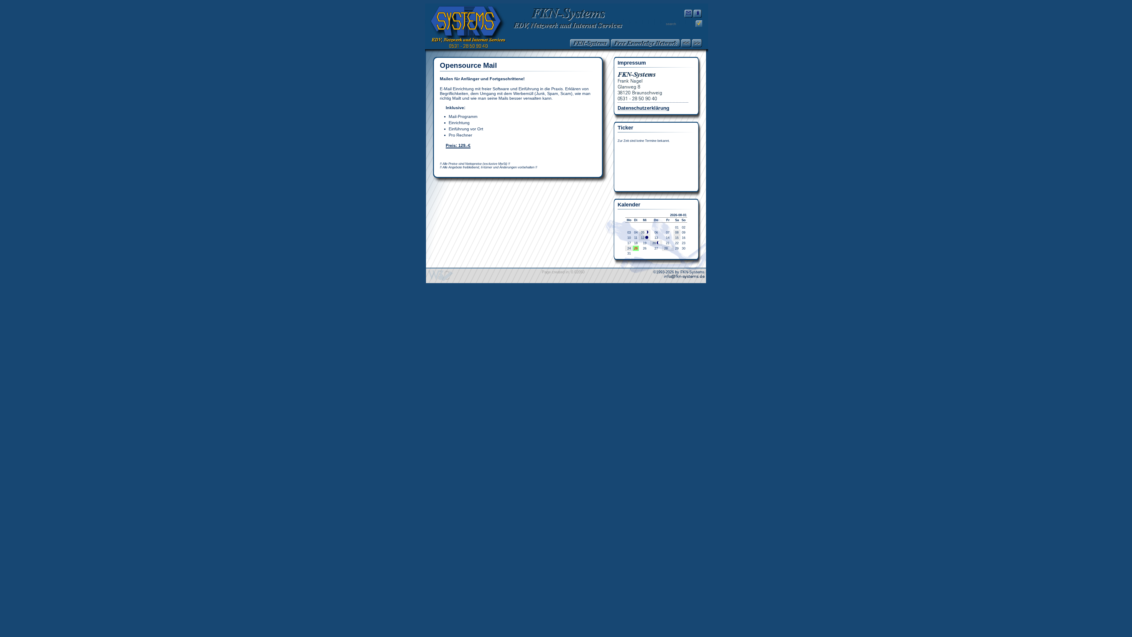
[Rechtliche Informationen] (698, 14)
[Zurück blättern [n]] (686, 43)
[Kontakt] (688, 14)
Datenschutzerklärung (643, 108)
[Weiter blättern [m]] (697, 43)
